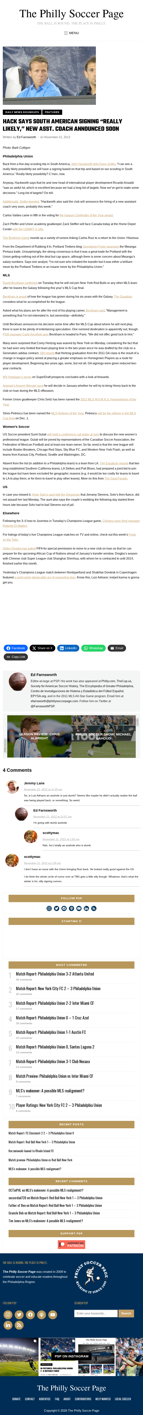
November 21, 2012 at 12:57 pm (52, 816)
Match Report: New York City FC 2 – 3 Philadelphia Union (58, 988)
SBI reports (47, 353)
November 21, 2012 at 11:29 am (43, 789)
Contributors (83, 1399)
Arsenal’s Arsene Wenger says (23, 385)
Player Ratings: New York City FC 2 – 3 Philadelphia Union (59, 1105)
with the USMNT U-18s (27, 229)
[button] (71, 33)
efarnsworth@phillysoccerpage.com (54, 701)
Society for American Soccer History (54, 686)
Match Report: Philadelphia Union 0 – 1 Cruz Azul (52, 1018)
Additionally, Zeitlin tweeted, (21, 201)
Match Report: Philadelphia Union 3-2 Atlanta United (55, 974)
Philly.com (108, 681)
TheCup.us (124, 681)
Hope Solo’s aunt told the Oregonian (56, 494)
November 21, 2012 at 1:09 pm (42, 863)
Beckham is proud (15, 296)
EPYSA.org (38, 696)
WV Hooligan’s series (17, 377)
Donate (16, 1399)
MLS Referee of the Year (67, 413)
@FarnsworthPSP (42, 706)
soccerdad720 (17, 1197)
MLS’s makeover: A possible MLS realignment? (50, 1090)
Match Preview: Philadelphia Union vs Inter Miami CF (54, 1076)
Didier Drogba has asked (19, 548)
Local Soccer (123, 1399)
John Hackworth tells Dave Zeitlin (93, 164)
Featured (52, 112)
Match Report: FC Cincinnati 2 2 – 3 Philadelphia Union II (41, 1133)
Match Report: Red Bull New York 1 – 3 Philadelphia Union (42, 1142)
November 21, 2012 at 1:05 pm (61, 839)
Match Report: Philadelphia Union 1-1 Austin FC (51, 1032)
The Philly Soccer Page (71, 13)
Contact (30, 1399)
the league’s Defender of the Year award (86, 215)
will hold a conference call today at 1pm (73, 434)
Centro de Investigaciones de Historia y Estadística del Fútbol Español (77, 691)
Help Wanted (103, 1399)
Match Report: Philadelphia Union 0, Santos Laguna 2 (55, 1047)
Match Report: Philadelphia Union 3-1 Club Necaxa (53, 1061)
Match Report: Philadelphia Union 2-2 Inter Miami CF (55, 1003)
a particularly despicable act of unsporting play (44, 577)
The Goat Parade (115, 478)
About (67, 1399)
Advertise (45, 1399)
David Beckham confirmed (20, 282)
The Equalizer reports (114, 463)
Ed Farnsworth (26, 137)
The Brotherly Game (16, 237)
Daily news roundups (22, 112)
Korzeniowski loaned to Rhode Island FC (31, 1151)
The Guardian (123, 296)
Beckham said (95, 310)
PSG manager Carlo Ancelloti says (26, 334)
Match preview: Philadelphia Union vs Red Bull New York (40, 1160)
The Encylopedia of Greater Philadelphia (106, 686)
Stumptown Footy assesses (101, 246)
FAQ (57, 1399)
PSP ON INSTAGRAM (71, 1356)
